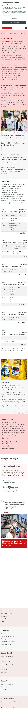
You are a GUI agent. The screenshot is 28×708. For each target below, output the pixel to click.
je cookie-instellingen (13, 144)
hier (9, 167)
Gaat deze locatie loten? (12, 466)
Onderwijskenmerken (6, 639)
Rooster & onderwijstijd (7, 661)
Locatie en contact (8, 448)
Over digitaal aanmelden (10, 442)
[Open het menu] (26, 28)
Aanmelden (22, 33)
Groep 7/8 (16, 33)
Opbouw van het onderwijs (8, 636)
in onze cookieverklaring (18, 12)
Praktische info (7, 653)
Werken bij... (4, 619)
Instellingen (14, 19)
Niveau (3, 633)
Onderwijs (5, 630)
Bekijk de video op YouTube (10, 143)
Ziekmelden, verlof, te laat (7, 664)
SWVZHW (6, 100)
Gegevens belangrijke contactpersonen (11, 702)
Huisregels (4, 667)
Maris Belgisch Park (7, 33)
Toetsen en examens (6, 659)
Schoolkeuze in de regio (10, 444)
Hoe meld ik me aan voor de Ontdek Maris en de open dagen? (11, 489)
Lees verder (6, 545)
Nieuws (3, 621)
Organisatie (4, 616)
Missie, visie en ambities (7, 613)
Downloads (4, 672)
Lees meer (5, 438)
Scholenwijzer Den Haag (12, 93)
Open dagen (4, 687)
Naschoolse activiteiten (7, 644)
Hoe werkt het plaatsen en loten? (9, 482)
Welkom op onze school (7, 684)
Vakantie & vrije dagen (7, 656)
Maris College (6, 610)
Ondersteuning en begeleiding (8, 641)
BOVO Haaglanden (10, 90)
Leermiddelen (4, 669)
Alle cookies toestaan (14, 23)
